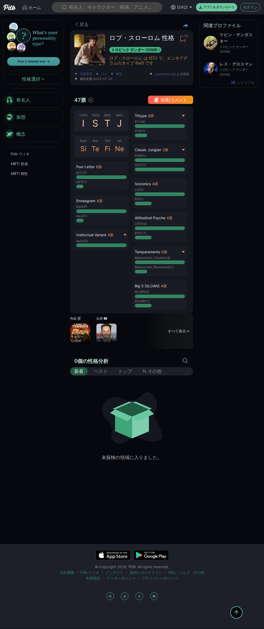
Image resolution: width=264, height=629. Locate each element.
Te (95, 149)
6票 (151, 115)
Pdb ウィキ (20, 154)
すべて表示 (177, 331)
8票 (99, 167)
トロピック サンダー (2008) (134, 49)
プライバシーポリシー (160, 578)
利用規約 (93, 578)
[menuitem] (33, 100)
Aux (95, 141)
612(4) (140, 122)
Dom (83, 141)
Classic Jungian (148, 150)
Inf (119, 141)
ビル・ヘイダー (106, 339)
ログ (104, 74)
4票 (110, 235)
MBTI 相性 (19, 173)
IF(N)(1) (140, 156)
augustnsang (164, 74)
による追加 (172, 74)
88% (107, 115)
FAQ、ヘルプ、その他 (186, 572)
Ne (119, 149)
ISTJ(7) (81, 173)
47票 (80, 100)
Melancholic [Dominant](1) (154, 267)
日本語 (182, 7)
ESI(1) (139, 199)
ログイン (250, 7)
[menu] (33, 117)
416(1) (140, 131)
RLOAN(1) (142, 301)
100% (83, 115)
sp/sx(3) (82, 241)
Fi (107, 149)
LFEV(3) (140, 224)
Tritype (141, 115)
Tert (107, 141)
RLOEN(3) (142, 292)
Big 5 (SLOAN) (147, 286)
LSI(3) (139, 190)
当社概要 (67, 572)
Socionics (143, 184)
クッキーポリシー (121, 578)
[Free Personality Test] (33, 45)
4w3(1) (81, 216)
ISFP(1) (81, 182)
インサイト (114, 572)
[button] (101, 176)
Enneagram (85, 201)
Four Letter (85, 167)
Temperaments (147, 252)
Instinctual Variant (91, 235)
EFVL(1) (140, 233)
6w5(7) (81, 207)
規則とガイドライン (146, 572)
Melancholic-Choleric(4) (152, 258)
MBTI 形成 (19, 163)
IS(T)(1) (140, 165)
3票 (165, 150)
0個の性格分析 (91, 361)
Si (83, 149)
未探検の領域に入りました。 (132, 457)
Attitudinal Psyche (150, 218)
